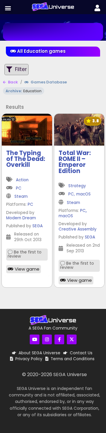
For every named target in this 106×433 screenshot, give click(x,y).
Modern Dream (21, 218)
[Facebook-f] (59, 339)
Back (12, 82)
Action (22, 180)
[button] (8, 8)
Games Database (48, 82)
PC (18, 188)
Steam (21, 197)
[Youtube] (34, 339)
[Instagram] (47, 339)
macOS (83, 194)
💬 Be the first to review (25, 254)
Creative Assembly (78, 229)
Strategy (77, 186)
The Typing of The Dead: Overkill (25, 159)
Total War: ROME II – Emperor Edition (75, 162)
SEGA (37, 226)
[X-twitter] (72, 339)
